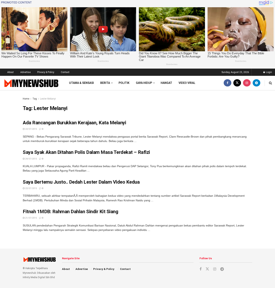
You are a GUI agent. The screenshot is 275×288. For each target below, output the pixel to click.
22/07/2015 (31, 129)
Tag (34, 98)
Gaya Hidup (144, 82)
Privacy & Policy (45, 72)
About (10, 72)
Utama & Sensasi (81, 82)
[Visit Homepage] (31, 83)
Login (268, 72)
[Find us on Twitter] (237, 83)
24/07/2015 (31, 158)
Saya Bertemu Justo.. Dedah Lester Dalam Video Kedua (81, 182)
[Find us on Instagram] (247, 83)
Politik (124, 82)
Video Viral (187, 82)
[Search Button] (270, 83)
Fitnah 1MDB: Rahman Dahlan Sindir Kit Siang (70, 211)
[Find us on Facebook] (227, 83)
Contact (65, 72)
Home (26, 98)
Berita (105, 82)
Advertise (25, 72)
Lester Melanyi (48, 98)
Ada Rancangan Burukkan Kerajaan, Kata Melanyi (74, 122)
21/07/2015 (31, 218)
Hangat (166, 82)
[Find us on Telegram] (256, 83)
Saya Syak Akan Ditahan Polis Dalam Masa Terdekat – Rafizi (86, 152)
